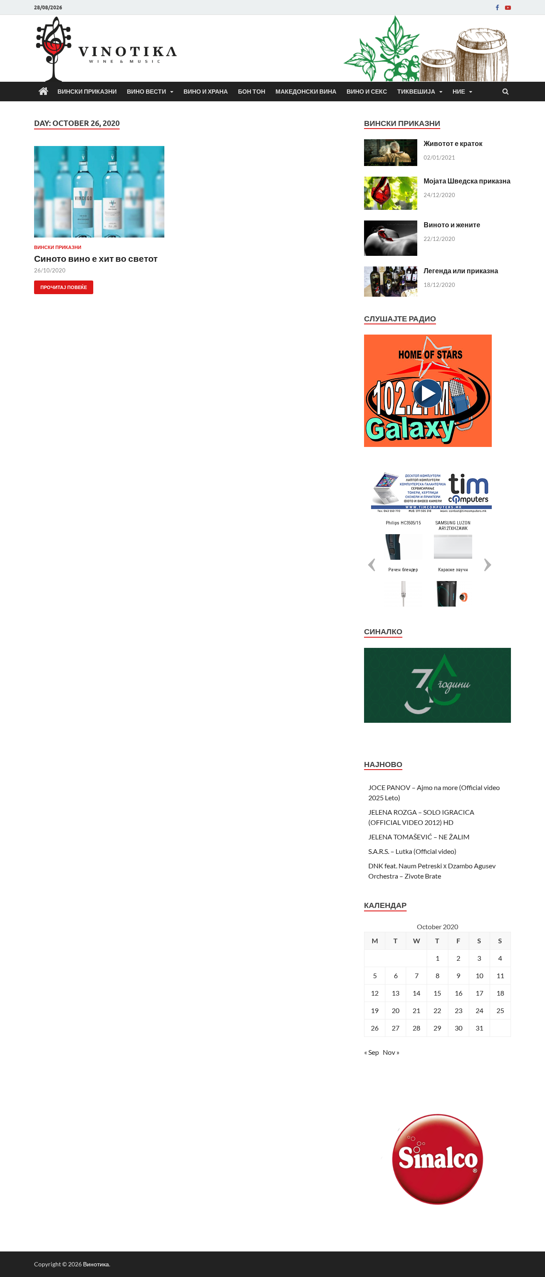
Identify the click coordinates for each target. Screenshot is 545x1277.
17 (479, 993)
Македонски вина (305, 91)
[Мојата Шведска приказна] (390, 182)
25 (500, 1010)
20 (395, 1010)
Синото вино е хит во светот (96, 258)
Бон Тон (251, 91)
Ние (459, 91)
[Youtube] (508, 7)
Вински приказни (87, 91)
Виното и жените (452, 224)
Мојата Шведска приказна (467, 181)
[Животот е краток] (390, 144)
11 (500, 975)
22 (437, 1010)
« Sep (371, 1052)
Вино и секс (367, 91)
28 (416, 1028)
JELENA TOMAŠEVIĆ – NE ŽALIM (419, 837)
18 (500, 993)
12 (375, 993)
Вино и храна (206, 91)
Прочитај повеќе (60, 285)
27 (395, 1028)
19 (375, 1010)
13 (395, 993)
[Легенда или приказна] (390, 271)
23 (458, 1010)
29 (437, 1028)
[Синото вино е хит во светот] (108, 195)
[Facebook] (497, 7)
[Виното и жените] (390, 225)
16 (458, 993)
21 (416, 1010)
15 (437, 993)
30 (458, 1028)
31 (479, 1028)
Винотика (96, 1264)
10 (479, 975)
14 (416, 993)
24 (479, 1010)
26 (375, 1028)
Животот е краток (453, 143)
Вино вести (146, 91)
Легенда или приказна (461, 270)
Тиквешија (416, 91)
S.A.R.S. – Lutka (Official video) (412, 851)
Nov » (391, 1052)
